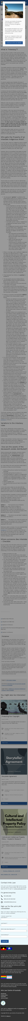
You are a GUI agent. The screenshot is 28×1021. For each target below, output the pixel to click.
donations (21, 1008)
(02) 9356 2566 (7, 895)
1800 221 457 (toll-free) (9, 898)
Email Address (5, 934)
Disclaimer (3, 993)
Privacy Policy (4, 995)
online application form (20, 888)
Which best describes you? (8, 929)
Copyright (3, 996)
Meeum (8, 1016)
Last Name (4, 923)
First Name (4, 917)
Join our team (4, 998)
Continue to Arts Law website (14, 42)
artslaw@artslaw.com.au (10, 901)
